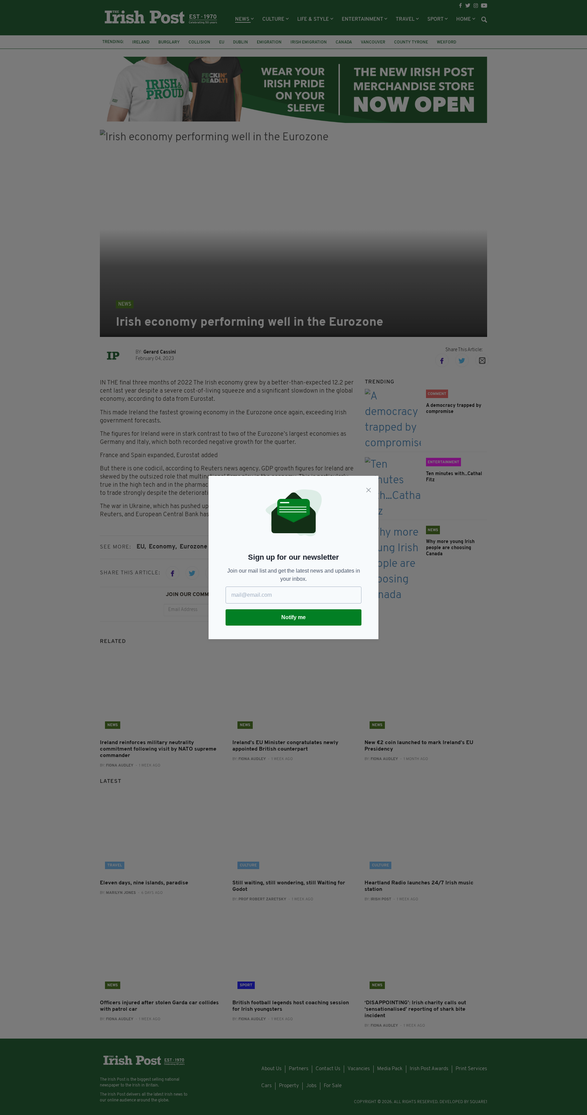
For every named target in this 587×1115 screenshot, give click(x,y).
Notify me (293, 617)
